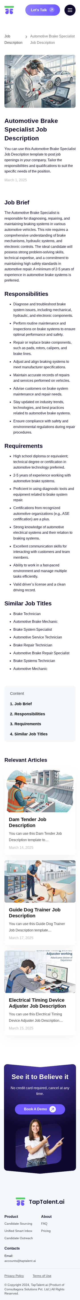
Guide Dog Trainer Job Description (34, 912)
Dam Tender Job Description (27, 822)
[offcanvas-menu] (70, 10)
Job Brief (23, 704)
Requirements (27, 724)
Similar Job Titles (31, 734)
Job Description (13, 39)
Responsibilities (29, 714)
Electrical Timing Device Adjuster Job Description (37, 1003)
